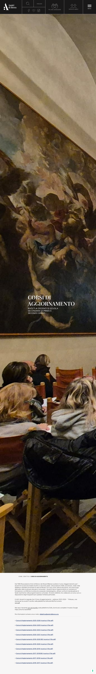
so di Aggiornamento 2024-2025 (29, 625)
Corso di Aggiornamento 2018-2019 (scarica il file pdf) (34, 649)
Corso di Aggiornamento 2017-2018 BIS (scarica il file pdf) (36, 653)
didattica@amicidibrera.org (49, 614)
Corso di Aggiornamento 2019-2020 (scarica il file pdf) (34, 644)
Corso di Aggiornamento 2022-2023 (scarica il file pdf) (34, 630)
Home (20, 576)
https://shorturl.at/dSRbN (23, 609)
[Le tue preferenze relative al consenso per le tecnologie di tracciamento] (92, 670)
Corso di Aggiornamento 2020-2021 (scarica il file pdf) (34, 635)
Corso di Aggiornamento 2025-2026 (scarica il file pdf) (34, 620)
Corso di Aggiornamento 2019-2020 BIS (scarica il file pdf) (36, 639)
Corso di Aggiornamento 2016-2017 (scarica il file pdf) (34, 663)
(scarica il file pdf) (46, 625)
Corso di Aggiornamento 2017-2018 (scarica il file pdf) (34, 658)
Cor (17, 625)
